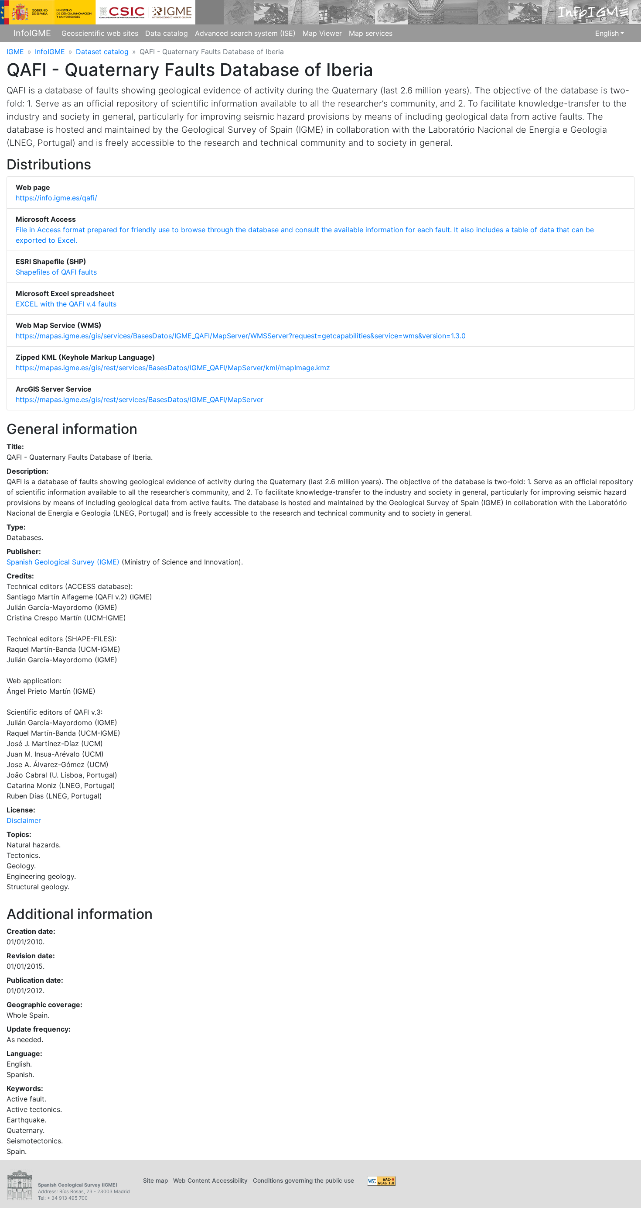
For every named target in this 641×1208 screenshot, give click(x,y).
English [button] (607, 33)
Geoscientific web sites (99, 33)
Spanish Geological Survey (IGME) (63, 562)
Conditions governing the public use (303, 1180)
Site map (155, 1180)
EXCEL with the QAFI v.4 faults (66, 303)
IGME (15, 51)
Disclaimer (24, 820)
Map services (370, 33)
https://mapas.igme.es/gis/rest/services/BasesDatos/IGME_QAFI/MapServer (139, 399)
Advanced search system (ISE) (245, 33)
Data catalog (166, 33)
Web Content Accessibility (210, 1180)
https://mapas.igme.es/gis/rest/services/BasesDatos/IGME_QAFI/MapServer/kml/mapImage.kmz (173, 367)
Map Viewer (322, 33)
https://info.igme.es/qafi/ (56, 197)
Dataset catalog (102, 51)
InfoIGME (32, 33)
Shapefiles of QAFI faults (56, 272)
